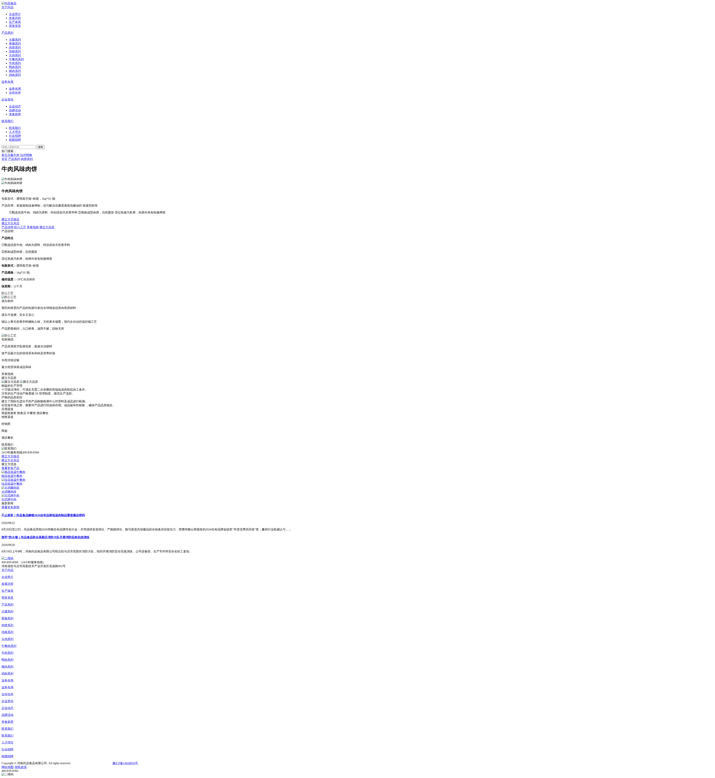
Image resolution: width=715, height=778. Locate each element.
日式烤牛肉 (8, 499)
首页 (4, 159)
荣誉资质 (7, 597)
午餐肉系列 (8, 645)
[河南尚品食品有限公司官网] (8, 3)
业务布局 (7, 81)
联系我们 (7, 121)
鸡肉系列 (7, 673)
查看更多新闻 (10, 507)
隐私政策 (21, 767)
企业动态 (7, 708)
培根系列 (7, 632)
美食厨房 (7, 721)
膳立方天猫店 (10, 219)
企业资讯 (7, 99)
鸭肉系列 (7, 659)
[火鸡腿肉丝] (10, 487)
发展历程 (7, 583)
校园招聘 (7, 756)
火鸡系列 (7, 639)
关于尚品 (7, 7)
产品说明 (7, 227)
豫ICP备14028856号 (125, 763)
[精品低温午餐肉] (13, 472)
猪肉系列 (7, 666)
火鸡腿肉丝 (8, 491)
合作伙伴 (7, 694)
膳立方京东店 (10, 223)
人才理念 (7, 742)
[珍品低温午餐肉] (13, 479)
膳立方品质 (46, 227)
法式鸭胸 (26, 155)
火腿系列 (7, 611)
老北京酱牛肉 (10, 155)
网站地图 (7, 767)
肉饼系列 (27, 159)
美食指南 (33, 227)
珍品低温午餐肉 (11, 483)
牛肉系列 (7, 652)
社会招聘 (7, 749)
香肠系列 (7, 618)
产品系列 (7, 32)
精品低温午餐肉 (11, 475)
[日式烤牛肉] (10, 495)
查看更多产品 (10, 468)
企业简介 (7, 577)
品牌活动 (7, 714)
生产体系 (7, 590)
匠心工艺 (20, 227)
